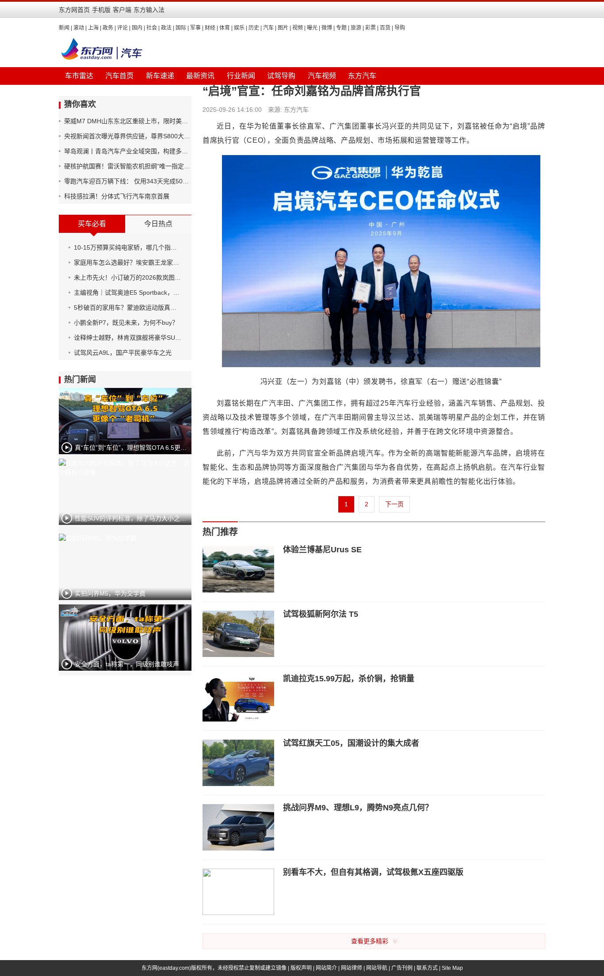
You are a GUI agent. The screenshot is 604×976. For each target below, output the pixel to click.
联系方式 (427, 968)
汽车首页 (119, 76)
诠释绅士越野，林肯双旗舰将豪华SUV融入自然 (128, 337)
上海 (93, 28)
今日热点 (158, 224)
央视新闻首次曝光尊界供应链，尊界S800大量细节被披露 (127, 136)
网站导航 (376, 968)
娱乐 (239, 28)
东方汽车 (362, 76)
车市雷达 (79, 76)
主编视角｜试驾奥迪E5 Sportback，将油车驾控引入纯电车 (128, 292)
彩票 (370, 28)
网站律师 (351, 968)
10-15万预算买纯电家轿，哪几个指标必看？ (128, 247)
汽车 (268, 28)
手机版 (101, 9)
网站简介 (326, 968)
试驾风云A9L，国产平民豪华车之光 (123, 352)
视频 (297, 28)
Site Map (452, 968)
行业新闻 (241, 76)
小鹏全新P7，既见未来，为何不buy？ (126, 322)
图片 (283, 28)
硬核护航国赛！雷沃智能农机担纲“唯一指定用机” (127, 166)
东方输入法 (149, 9)
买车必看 (92, 224)
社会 (151, 28)
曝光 (312, 28)
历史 (253, 28)
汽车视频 (322, 76)
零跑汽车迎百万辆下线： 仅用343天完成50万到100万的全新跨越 (127, 181)
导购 (399, 28)
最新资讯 (200, 76)
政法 (166, 28)
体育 (224, 28)
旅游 (356, 28)
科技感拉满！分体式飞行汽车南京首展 (116, 196)
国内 (137, 28)
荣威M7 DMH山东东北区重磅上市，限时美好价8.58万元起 (127, 121)
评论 (122, 28)
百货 (385, 28)
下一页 (394, 504)
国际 (181, 28)
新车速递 (160, 76)
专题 (341, 28)
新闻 (64, 28)
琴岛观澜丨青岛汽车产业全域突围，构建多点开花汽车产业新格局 (127, 151)
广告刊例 (402, 968)
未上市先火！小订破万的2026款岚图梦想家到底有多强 (128, 277)
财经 (210, 28)
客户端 (122, 9)
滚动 (78, 28)
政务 (108, 28)
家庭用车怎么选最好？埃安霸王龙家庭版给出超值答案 (128, 262)
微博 (326, 28)
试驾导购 (281, 76)
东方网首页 (74, 9)
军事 (195, 28)
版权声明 (301, 968)
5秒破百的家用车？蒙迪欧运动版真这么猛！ (128, 307)
